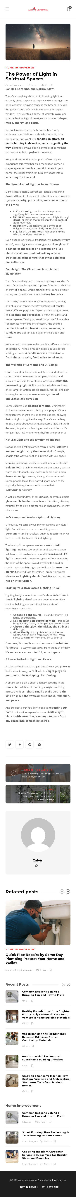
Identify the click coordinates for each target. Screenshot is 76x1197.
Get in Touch (29, 1187)
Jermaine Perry (13, 970)
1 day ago (26, 1122)
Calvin (9, 85)
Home (50, 789)
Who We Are (50, 1187)
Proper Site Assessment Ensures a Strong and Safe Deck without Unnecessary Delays (36, 796)
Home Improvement (21, 67)
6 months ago (29, 1141)
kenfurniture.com (57, 1180)
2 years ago (18, 85)
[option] (38, 934)
